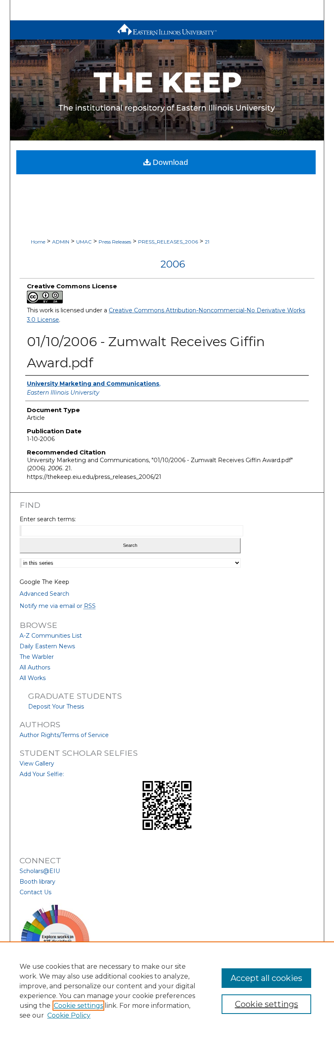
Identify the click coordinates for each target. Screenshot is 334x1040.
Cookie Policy (68, 1015)
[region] (167, 990)
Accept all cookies (266, 978)
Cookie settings (78, 1005)
